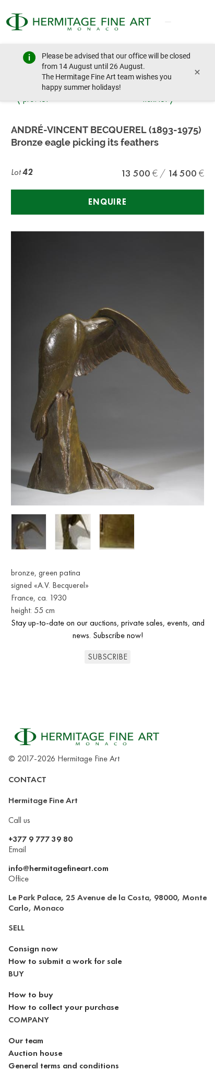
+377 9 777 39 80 (40, 839)
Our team (25, 1040)
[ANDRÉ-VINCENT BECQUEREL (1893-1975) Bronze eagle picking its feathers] (29, 532)
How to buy (30, 994)
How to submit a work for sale (65, 961)
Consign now (33, 948)
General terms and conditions (63, 1065)
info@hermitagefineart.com (58, 868)
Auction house (35, 1053)
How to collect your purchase (63, 1007)
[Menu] (168, 21)
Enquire (107, 202)
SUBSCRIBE (107, 657)
